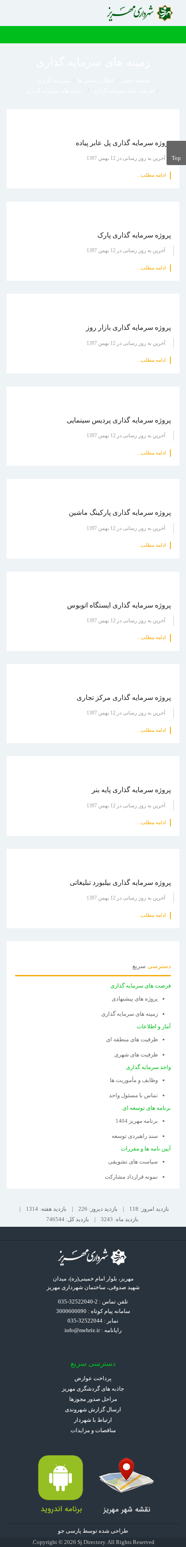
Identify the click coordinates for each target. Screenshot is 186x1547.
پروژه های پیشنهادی (135, 998)
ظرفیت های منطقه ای (132, 1039)
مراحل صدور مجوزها (93, 1399)
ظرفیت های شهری (136, 1054)
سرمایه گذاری (53, 80)
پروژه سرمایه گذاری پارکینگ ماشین (120, 512)
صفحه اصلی (135, 80)
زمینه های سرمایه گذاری (129, 1014)
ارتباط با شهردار (93, 1420)
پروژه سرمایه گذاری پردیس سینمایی (119, 420)
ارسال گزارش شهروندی (93, 1409)
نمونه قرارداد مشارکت (131, 1176)
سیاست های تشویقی (133, 1161)
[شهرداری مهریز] (141, 13)
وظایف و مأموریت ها (134, 1080)
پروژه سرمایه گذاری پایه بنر (131, 789)
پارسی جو (69, 1531)
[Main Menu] (175, 34)
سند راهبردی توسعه (135, 1136)
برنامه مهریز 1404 (136, 1121)
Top (176, 158)
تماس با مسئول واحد (133, 1095)
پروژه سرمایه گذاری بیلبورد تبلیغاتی (120, 882)
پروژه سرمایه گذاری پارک (134, 235)
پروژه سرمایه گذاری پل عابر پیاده (123, 142)
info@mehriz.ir (82, 1330)
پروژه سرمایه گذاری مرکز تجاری (124, 697)
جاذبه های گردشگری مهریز (93, 1388)
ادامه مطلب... (151, 175)
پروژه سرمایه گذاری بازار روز (128, 327)
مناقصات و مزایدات (93, 1430)
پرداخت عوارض (93, 1378)
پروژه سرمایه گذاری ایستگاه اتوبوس (119, 605)
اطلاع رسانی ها (95, 80)
